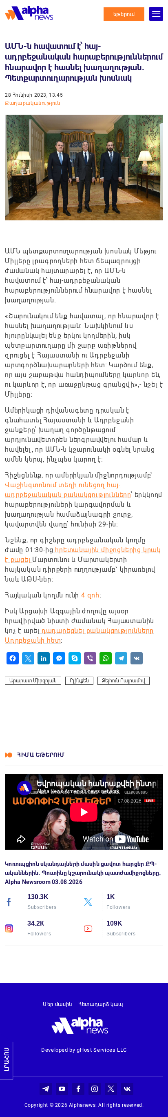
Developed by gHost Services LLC (84, 1050)
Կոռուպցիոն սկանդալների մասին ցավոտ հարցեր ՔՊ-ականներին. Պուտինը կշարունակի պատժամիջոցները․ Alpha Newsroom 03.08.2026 (83, 873)
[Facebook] (12, 658)
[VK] (136, 658)
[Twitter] (28, 658)
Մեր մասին (57, 1004)
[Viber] (90, 658)
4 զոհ (90, 595)
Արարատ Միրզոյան (33, 681)
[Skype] (74, 658)
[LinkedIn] (43, 658)
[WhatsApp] (105, 658)
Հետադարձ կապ (100, 1004)
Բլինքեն (79, 681)
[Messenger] (59, 658)
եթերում (124, 14)
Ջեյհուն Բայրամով (123, 681)
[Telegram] (121, 658)
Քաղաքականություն (32, 103)
